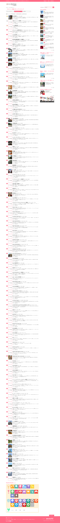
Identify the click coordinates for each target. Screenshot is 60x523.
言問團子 (14, 151)
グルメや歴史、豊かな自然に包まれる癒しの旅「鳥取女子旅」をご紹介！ (49, 74)
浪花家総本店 (15, 430)
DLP (13, 337)
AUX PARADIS (15, 365)
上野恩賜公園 (15, 123)
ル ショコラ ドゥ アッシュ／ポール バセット (20, 384)
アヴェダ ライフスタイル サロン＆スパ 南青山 (20, 202)
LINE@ (12, 521)
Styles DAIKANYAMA (16, 244)
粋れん (14, 81)
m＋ (13, 295)
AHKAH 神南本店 (15, 370)
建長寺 (14, 444)
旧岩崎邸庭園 (15, 90)
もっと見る (53, 69)
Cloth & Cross (15, 342)
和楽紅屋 (14, 477)
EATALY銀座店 (15, 332)
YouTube (10, 521)
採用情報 (24, 519)
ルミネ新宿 (14, 416)
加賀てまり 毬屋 (15, 398)
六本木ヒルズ (15, 449)
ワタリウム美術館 (15, 458)
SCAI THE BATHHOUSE (17, 253)
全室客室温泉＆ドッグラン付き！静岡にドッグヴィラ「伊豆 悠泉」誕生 (49, 24)
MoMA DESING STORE (16, 281)
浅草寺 (14, 62)
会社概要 (12, 519)
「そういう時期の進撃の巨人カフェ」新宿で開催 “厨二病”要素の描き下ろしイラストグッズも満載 (49, 40)
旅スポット (43, 7)
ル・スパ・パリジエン (16, 393)
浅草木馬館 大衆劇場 (16, 183)
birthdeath (14, 360)
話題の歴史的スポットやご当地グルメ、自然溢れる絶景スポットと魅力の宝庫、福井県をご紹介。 (49, 83)
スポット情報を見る (15, 23)
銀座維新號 (14, 165)
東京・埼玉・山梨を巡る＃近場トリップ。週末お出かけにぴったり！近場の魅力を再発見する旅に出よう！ (49, 65)
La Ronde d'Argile (16, 300)
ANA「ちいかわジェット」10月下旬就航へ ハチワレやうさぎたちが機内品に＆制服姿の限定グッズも (48, 44)
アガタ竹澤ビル (15, 197)
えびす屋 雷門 (15, 34)
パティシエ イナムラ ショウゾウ (18, 76)
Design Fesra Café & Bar (17, 323)
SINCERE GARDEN (16, 239)
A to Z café (14, 374)
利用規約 (15, 519)
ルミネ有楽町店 (15, 421)
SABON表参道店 (15, 258)
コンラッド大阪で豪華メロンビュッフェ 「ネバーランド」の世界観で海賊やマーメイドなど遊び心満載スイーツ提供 (49, 36)
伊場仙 (14, 146)
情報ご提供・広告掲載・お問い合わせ (30, 519)
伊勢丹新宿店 (15, 160)
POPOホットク (15, 267)
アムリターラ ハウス (16, 174)
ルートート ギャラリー (16, 402)
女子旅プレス (7, 7)
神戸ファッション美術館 (17, 20)
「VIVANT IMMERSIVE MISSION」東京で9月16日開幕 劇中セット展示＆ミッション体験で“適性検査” (49, 17)
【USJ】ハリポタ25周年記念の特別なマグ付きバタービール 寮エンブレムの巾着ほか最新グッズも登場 (49, 21)
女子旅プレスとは (8, 519)
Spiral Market (15, 230)
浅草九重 (14, 188)
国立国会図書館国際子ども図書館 (18, 39)
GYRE (14, 309)
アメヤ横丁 (14, 169)
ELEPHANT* (15, 314)
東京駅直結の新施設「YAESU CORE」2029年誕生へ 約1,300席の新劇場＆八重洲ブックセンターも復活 (49, 13)
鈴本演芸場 (15, 16)
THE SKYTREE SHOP (16, 211)
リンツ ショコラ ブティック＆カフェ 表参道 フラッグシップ (23, 379)
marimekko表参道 (16, 286)
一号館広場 (14, 155)
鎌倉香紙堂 (14, 388)
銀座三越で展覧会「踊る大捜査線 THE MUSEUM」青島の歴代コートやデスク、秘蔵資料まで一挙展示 (49, 28)
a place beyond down (16, 67)
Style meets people (16, 225)
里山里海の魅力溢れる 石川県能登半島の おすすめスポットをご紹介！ (48, 92)
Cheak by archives (16, 346)
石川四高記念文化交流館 (17, 435)
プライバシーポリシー (19, 519)
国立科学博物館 (15, 104)
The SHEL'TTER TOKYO (17, 216)
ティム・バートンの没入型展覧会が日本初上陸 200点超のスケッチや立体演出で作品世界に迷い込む (49, 48)
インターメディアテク (16, 137)
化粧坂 (14, 463)
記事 (40, 7)
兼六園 (14, 472)
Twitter (6, 521)
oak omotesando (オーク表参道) (18, 272)
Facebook (7, 521)
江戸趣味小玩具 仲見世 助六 (17, 109)
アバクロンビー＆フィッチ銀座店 (18, 179)
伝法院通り (14, 48)
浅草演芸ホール (15, 193)
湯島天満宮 (14, 95)
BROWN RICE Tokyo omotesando (18, 356)
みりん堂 (14, 132)
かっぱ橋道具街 (15, 25)
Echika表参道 (15, 328)
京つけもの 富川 (15, 407)
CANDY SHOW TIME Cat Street (18, 351)
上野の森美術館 (15, 118)
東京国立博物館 (15, 53)
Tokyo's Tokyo (15, 207)
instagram (9, 521)
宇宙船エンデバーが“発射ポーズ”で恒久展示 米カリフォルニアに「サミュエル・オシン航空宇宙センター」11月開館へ (49, 32)
